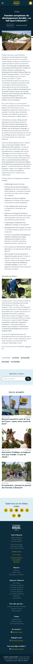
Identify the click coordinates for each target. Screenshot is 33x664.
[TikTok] (27, 510)
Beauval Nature (16, 611)
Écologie (17, 11)
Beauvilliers (16, 596)
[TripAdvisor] (14, 515)
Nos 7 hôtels (16, 583)
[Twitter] (11, 510)
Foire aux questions (16, 557)
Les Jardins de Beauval (16, 589)
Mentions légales (8, 658)
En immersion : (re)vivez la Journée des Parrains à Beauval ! (16, 486)
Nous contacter (16, 559)
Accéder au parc (16, 551)
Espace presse (16, 619)
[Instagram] (22, 510)
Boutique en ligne (17, 632)
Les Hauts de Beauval (16, 591)
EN (27, 660)
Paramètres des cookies (11, 660)
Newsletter (16, 562)
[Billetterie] (30, 3)
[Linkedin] (19, 515)
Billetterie (16, 570)
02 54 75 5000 (16, 555)
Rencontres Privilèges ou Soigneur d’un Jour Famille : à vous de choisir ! (16, 454)
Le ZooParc (15, 362)
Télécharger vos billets (17, 649)
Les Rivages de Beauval (16, 587)
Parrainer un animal (16, 608)
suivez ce (28, 346)
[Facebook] (6, 510)
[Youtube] (16, 510)
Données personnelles (24, 656)
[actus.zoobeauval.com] (17, 3)
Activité (15, 358)
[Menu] (3, 3)
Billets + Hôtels (16, 572)
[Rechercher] (28, 379)
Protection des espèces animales (16, 606)
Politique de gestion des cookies (21, 658)
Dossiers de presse (16, 621)
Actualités (25, 358)
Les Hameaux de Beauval (16, 593)
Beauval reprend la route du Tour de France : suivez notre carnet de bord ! (16, 421)
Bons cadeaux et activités (16, 574)
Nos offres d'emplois (17, 640)
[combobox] (16, 379)
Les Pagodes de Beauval (16, 585)
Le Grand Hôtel (16, 598)
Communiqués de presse (16, 623)
